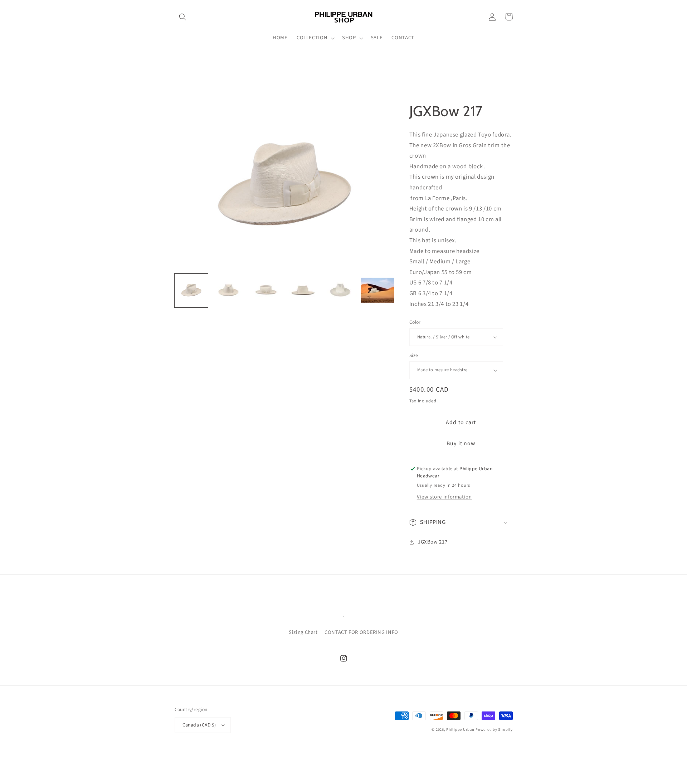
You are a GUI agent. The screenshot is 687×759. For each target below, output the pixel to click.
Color (415, 322)
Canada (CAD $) (199, 724)
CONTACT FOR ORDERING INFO (361, 632)
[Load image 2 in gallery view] (228, 291)
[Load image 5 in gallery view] (340, 291)
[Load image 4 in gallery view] (303, 291)
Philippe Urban (460, 729)
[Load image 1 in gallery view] (191, 291)
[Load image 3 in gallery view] (266, 291)
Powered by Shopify (494, 729)
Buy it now (461, 443)
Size (413, 355)
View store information (444, 497)
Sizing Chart (303, 632)
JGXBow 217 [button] (432, 542)
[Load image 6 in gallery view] (377, 291)
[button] (183, 17)
